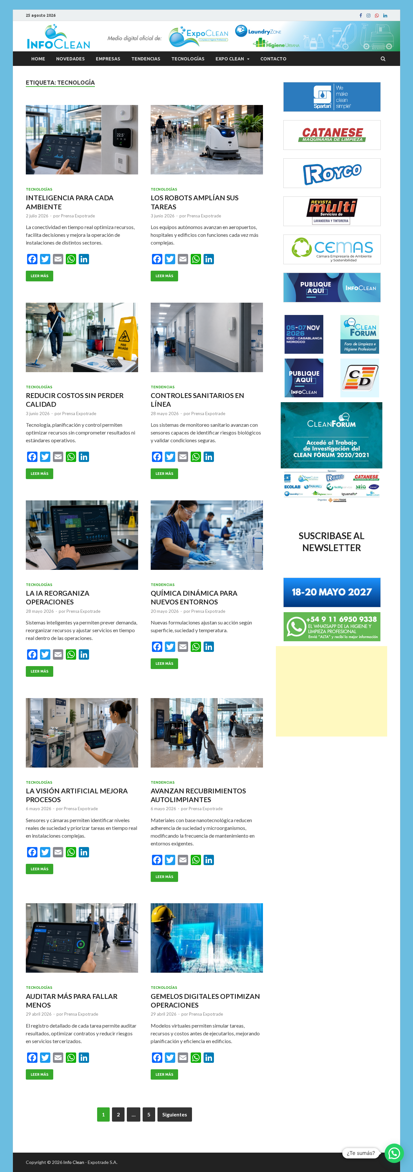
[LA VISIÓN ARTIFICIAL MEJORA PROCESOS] (82, 735)
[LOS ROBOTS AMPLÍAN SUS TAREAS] (207, 142)
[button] (394, 1153)
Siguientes (174, 1114)
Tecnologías (188, 58)
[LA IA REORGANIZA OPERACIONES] (82, 537)
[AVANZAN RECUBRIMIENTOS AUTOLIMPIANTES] (207, 735)
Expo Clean (230, 58)
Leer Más (39, 276)
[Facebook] (361, 15)
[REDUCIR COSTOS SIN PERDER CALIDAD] (82, 340)
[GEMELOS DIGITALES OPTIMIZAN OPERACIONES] (207, 940)
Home (38, 58)
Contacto (273, 58)
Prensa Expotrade (78, 215)
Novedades (70, 58)
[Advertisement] (331, 691)
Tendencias (145, 58)
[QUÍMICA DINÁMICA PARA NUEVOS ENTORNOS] (207, 537)
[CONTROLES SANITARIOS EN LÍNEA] (207, 340)
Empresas (108, 58)
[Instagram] (368, 15)
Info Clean (73, 1162)
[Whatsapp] (376, 15)
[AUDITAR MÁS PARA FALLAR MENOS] (82, 940)
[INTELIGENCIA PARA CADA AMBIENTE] (82, 142)
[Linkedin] (385, 15)
